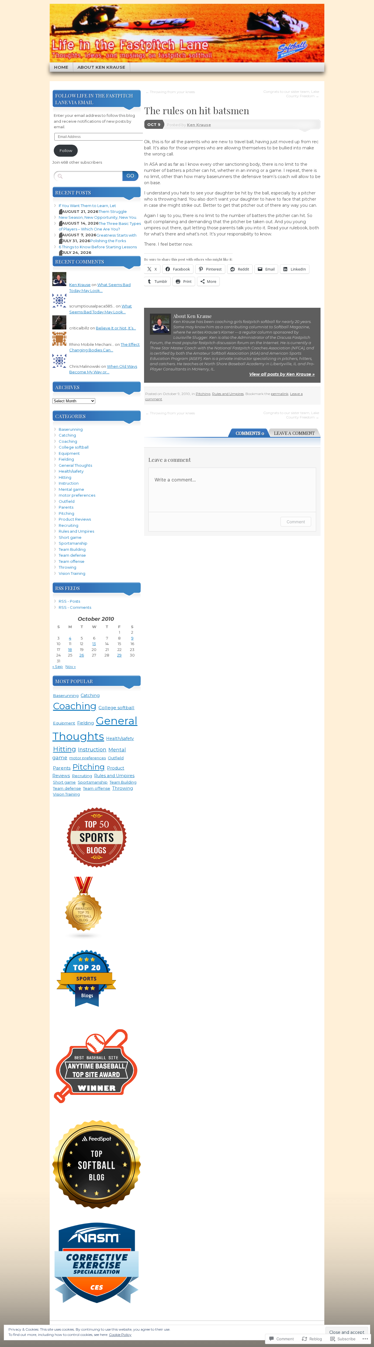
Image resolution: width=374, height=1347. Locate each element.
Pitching (203, 394)
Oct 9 (153, 124)
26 (81, 655)
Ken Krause (199, 124)
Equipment (69, 453)
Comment (296, 521)
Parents (66, 507)
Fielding (66, 459)
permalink (279, 394)
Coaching (68, 441)
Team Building (72, 549)
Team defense (72, 555)
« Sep (57, 666)
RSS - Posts (69, 601)
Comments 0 (250, 433)
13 (94, 643)
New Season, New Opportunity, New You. (98, 217)
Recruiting (68, 525)
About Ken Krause (101, 67)
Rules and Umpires (228, 394)
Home (61, 67)
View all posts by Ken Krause (282, 374)
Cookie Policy (120, 1334)
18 (70, 649)
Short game (70, 537)
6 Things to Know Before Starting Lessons (98, 247)
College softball (74, 447)
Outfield (67, 501)
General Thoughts (75, 465)
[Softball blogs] (83, 938)
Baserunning (71, 429)
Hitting (65, 477)
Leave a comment (294, 433)
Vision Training (72, 573)
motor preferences (77, 495)
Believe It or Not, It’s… (116, 328)
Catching (67, 435)
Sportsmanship (73, 543)
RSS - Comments (75, 607)
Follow (66, 150)
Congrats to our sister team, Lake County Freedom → (291, 93)
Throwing (67, 567)
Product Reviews (75, 519)
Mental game (71, 489)
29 (119, 655)
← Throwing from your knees (170, 92)
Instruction (69, 483)
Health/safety (71, 471)
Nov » (70, 666)
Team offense (71, 561)
